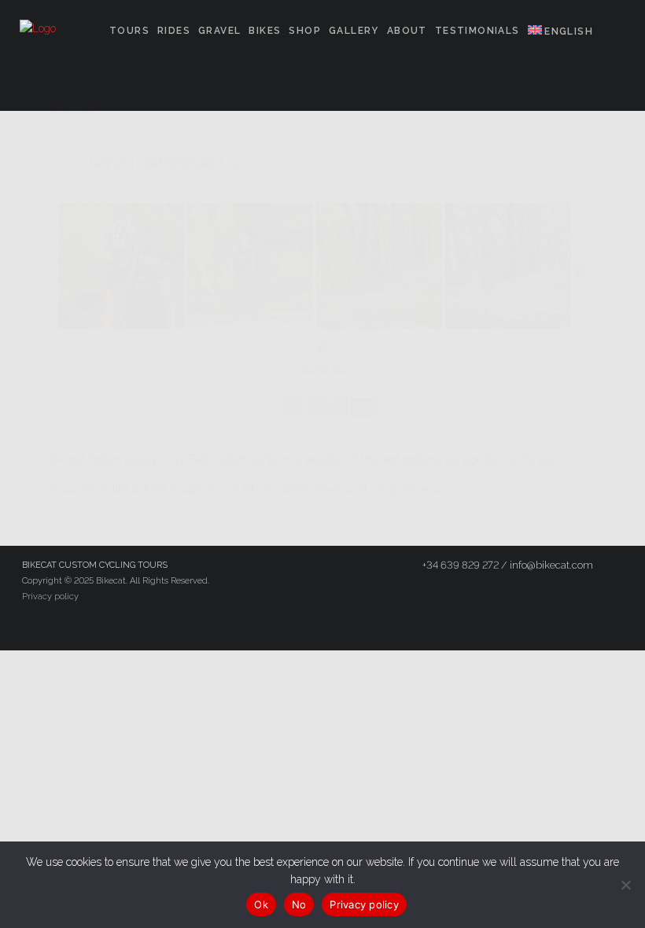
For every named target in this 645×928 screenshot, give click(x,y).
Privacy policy (50, 596)
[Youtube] (371, 625)
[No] (625, 885)
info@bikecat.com (412, 489)
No (299, 904)
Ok (261, 904)
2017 (62, 163)
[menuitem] (560, 32)
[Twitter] (314, 625)
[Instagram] (343, 625)
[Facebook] (286, 625)
